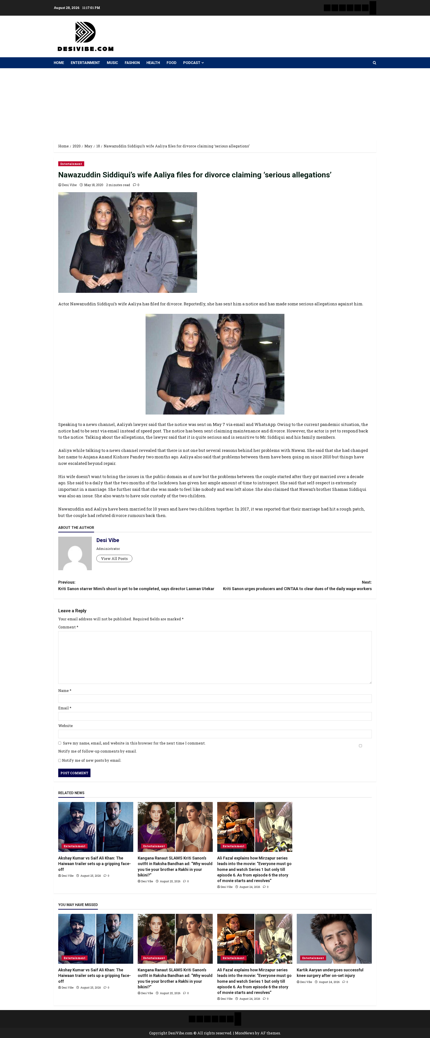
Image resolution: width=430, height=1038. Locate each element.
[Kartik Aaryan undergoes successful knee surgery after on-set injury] (334, 939)
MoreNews (244, 1033)
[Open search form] (374, 63)
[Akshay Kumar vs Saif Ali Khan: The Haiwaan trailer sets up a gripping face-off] (95, 827)
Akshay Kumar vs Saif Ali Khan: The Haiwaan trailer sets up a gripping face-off (94, 864)
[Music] (342, 7)
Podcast (191, 63)
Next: (297, 585)
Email (64, 708)
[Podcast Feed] (373, 11)
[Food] (365, 7)
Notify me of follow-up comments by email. (97, 751)
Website (65, 725)
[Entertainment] (334, 7)
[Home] (327, 7)
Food (171, 63)
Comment (68, 627)
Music (112, 63)
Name (64, 690)
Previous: (136, 585)
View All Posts (114, 558)
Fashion (132, 63)
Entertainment (85, 63)
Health (153, 63)
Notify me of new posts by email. (91, 760)
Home (59, 63)
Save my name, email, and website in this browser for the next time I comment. (134, 743)
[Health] (357, 7)
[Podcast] (373, 4)
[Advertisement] (215, 101)
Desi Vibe (69, 185)
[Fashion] (350, 7)
